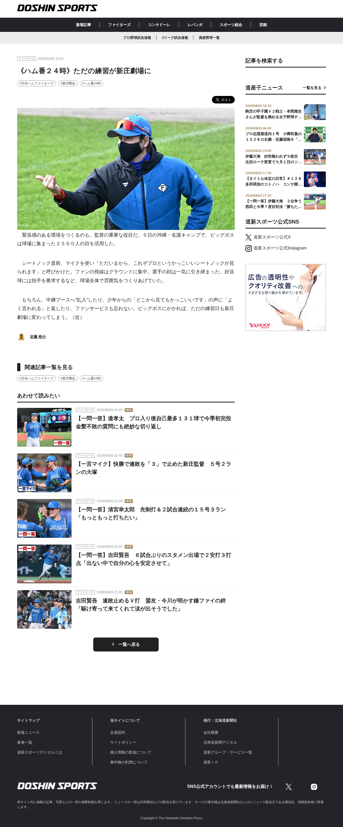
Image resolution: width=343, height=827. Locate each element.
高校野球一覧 (209, 38)
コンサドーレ (159, 25)
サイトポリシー (123, 742)
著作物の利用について (129, 762)
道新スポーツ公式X (272, 237)
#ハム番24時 (91, 83)
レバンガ (195, 25)
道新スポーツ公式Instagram (280, 248)
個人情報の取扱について (130, 752)
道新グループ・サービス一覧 (227, 752)
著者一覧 (24, 742)
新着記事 (83, 25)
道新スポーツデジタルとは (39, 752)
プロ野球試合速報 (137, 38)
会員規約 (117, 732)
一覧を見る (312, 88)
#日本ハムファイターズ (37, 83)
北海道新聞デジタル (220, 742)
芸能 (263, 25)
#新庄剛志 (68, 83)
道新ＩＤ (210, 762)
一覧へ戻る (129, 644)
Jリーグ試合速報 (175, 38)
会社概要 (210, 732)
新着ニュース (28, 732)
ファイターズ (119, 25)
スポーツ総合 (231, 25)
